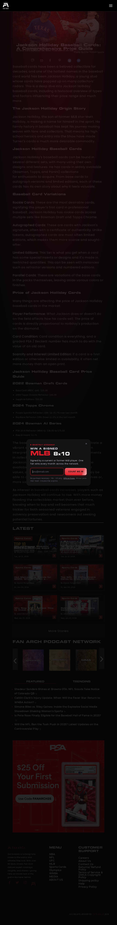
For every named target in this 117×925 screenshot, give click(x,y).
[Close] (86, 443)
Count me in (75, 471)
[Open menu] (110, 5)
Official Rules (69, 478)
